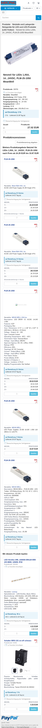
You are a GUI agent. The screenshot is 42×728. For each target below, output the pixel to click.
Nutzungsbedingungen (23, 727)
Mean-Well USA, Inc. (19, 186)
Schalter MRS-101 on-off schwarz (17, 641)
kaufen (34, 132)
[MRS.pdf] (36, 641)
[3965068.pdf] (36, 461)
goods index (5, 722)
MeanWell (14, 95)
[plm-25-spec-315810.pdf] (37, 90)
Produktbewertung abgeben (27, 142)
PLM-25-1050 (9, 159)
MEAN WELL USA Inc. (19, 317)
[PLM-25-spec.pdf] (36, 291)
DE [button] (37, 8)
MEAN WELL (16, 427)
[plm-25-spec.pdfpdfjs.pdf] (36, 160)
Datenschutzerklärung (7, 727)
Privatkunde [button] (27, 8)
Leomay (14, 592)
